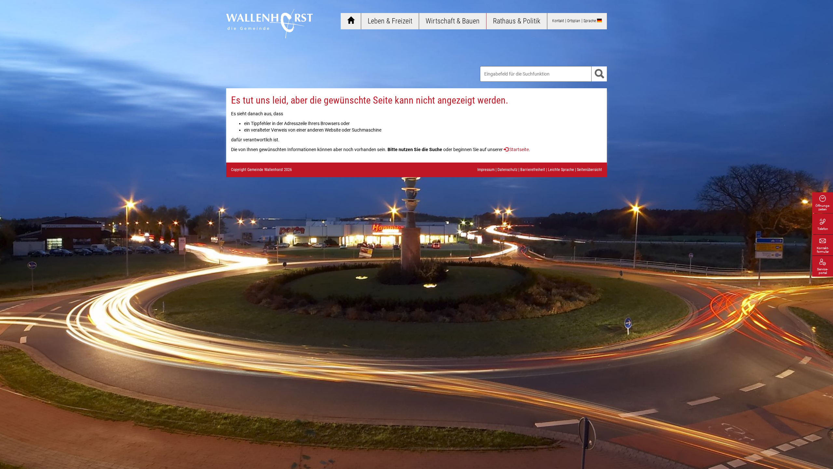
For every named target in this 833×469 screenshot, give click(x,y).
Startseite (519, 149)
